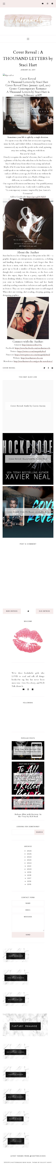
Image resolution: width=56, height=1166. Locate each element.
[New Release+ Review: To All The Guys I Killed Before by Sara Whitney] (28, 794)
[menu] (4, 3)
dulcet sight (46, 1162)
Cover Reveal (9, 368)
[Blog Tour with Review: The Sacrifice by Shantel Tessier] (28, 759)
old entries (44, 611)
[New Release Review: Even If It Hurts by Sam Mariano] (28, 809)
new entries (12, 611)
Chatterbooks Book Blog (20, 1162)
